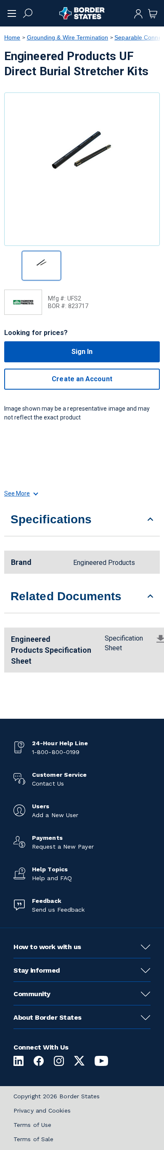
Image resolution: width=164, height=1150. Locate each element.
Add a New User (55, 815)
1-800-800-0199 (55, 752)
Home (12, 37)
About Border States (47, 1017)
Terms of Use (32, 1124)
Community (31, 994)
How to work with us (47, 947)
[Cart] (153, 13)
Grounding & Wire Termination (67, 37)
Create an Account (82, 379)
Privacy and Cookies (42, 1110)
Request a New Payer (63, 846)
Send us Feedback (58, 909)
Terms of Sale (33, 1139)
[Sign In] (138, 13)
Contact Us (48, 783)
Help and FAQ (52, 878)
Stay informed (36, 970)
